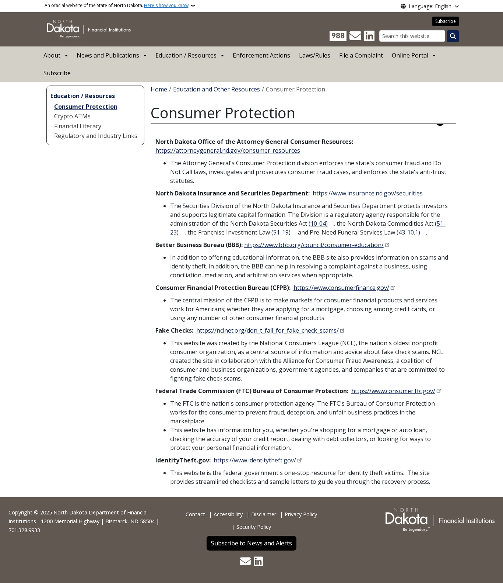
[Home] (90, 29)
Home (159, 89)
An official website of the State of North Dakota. (117, 5)
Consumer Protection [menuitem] (85, 107)
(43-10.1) (408, 232)
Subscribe (445, 21)
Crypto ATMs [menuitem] (72, 116)
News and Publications (108, 55)
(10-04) (318, 223)
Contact (195, 514)
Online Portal (410, 55)
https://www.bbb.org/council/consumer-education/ (314, 245)
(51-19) (281, 232)
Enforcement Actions (261, 55)
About (51, 55)
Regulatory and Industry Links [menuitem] (95, 136)
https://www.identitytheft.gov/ (255, 460)
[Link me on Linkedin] (369, 36)
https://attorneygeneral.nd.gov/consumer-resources (227, 150)
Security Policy (253, 526)
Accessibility (228, 514)
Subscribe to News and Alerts (251, 543)
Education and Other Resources (216, 89)
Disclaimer (263, 514)
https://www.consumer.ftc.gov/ (393, 391)
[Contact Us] (355, 36)
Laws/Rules (314, 55)
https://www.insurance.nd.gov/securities (368, 193)
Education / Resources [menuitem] (82, 96)
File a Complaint (361, 55)
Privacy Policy (301, 514)
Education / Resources (186, 55)
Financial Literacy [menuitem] (77, 126)
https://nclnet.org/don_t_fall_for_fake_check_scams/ (267, 330)
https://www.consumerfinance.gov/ (341, 288)
